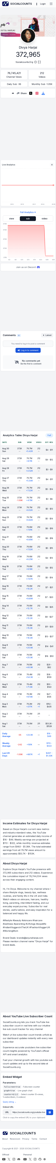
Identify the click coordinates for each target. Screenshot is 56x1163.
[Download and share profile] (43, 93)
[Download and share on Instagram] (37, 93)
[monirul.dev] (44, 1159)
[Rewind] (12, 93)
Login (43, 3)
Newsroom (15, 1139)
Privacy (25, 1139)
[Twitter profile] (9, 1159)
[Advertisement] (28, 128)
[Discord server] (18, 1159)
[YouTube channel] (3, 1159)
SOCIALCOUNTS (32, 1148)
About (5, 1139)
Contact (43, 1139)
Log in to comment (29, 350)
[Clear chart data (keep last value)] (52, 165)
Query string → (9, 1102)
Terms (34, 1139)
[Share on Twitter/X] (30, 93)
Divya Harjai (28, 47)
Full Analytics (27, 212)
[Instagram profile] (14, 1159)
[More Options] (36, 3)
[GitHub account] (40, 1159)
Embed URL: (8, 1107)
